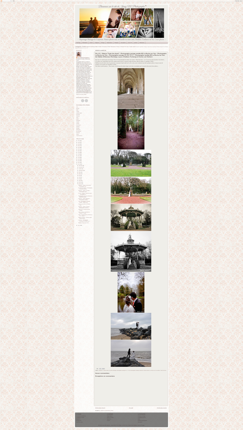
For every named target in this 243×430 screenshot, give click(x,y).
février (80, 182)
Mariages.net (78, 420)
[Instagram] (86, 100)
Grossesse (104, 46)
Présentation (84, 42)
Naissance (113, 46)
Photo (139, 419)
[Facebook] (82, 100)
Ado (151, 46)
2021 (79, 149)
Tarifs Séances (109, 42)
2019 (79, 152)
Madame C (78, 419)
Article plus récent (100, 408)
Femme (118, 46)
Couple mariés (132, 46)
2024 (79, 144)
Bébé (96, 46)
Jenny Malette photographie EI (83, 57)
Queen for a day (79, 422)
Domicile (145, 46)
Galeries (135, 42)
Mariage (102, 42)
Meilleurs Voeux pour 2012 (83, 222)
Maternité (88, 46)
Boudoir (137, 46)
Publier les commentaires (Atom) (107, 410)
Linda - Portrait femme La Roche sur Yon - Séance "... (85, 215)
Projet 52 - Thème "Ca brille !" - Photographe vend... (84, 191)
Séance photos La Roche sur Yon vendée (152, 370)
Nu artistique (166, 46)
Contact (91, 42)
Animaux (158, 46)
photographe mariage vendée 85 (137, 370)
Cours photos (123, 42)
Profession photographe (142, 420)
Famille (99, 46)
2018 (79, 154)
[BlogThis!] (100, 368)
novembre (81, 167)
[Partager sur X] (101, 368)
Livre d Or (130, 42)
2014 (79, 160)
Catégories (97, 42)
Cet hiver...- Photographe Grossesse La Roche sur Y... (84, 221)
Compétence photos (142, 417)
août (80, 172)
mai (79, 177)
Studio (84, 46)
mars (80, 180)
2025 (79, 142)
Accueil (131, 408)
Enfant (108, 46)
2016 (79, 157)
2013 (79, 162)
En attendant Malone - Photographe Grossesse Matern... (85, 188)
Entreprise (116, 42)
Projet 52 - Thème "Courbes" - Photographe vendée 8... (84, 207)
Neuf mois (109, 419)
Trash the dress (163, 370)
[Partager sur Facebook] (103, 368)
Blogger (142, 425)
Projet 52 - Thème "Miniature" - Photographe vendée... (84, 199)
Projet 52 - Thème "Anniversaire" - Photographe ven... (85, 186)
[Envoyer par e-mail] (99, 368)
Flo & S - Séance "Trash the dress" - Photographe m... (85, 194)
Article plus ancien (162, 408)
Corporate (154, 46)
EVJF (77, 117)
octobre (80, 168)
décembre (81, 165)
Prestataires (141, 42)
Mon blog (78, 42)
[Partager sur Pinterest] (104, 368)
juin (79, 175)
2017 (79, 155)
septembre (81, 170)
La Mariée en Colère (80, 417)
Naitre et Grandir (110, 417)
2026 (79, 140)
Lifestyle (122, 46)
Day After (141, 46)
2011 (79, 225)
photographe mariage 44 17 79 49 (123, 370)
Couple (148, 46)
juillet (80, 173)
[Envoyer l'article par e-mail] (97, 368)
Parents (108, 420)
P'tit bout (126, 46)
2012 (79, 164)
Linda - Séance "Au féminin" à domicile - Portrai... (84, 213)
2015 (79, 159)
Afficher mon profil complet (81, 94)
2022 (79, 147)
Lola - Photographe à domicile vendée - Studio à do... (84, 202)
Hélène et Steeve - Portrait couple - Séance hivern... (85, 218)
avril (79, 178)
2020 (79, 150)
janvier (80, 183)
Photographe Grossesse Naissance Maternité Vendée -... (85, 196)
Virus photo (140, 422)
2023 (79, 145)
